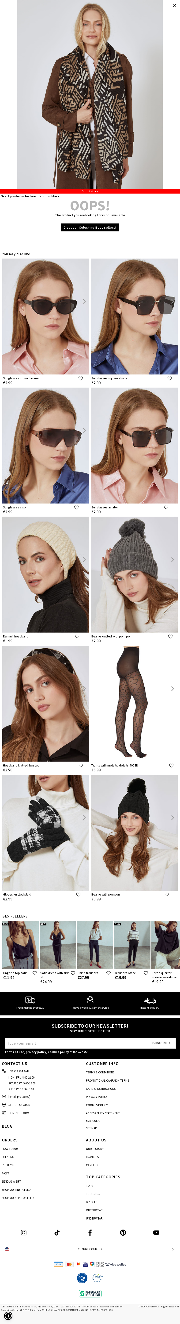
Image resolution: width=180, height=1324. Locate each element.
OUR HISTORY (95, 1149)
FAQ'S (5, 1173)
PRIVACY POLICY (97, 1097)
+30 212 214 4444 (18, 1071)
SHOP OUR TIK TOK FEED (18, 1198)
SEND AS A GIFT (11, 1182)
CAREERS (92, 1165)
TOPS (89, 1186)
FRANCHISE (93, 1157)
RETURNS (8, 1165)
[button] (8, 1315)
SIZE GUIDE (93, 1121)
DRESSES (91, 1202)
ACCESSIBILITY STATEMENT (103, 1113)
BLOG (7, 1126)
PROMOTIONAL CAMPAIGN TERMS (107, 1081)
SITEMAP (91, 1128)
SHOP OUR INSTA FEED (16, 1190)
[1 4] (89, 97)
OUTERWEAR (94, 1210)
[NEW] (20, 968)
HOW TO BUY (10, 1149)
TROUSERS (93, 1194)
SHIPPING (8, 1157)
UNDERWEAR (94, 1218)
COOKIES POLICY (97, 1105)
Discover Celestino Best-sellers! (90, 227)
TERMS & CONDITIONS (100, 1072)
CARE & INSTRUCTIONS (101, 1089)
